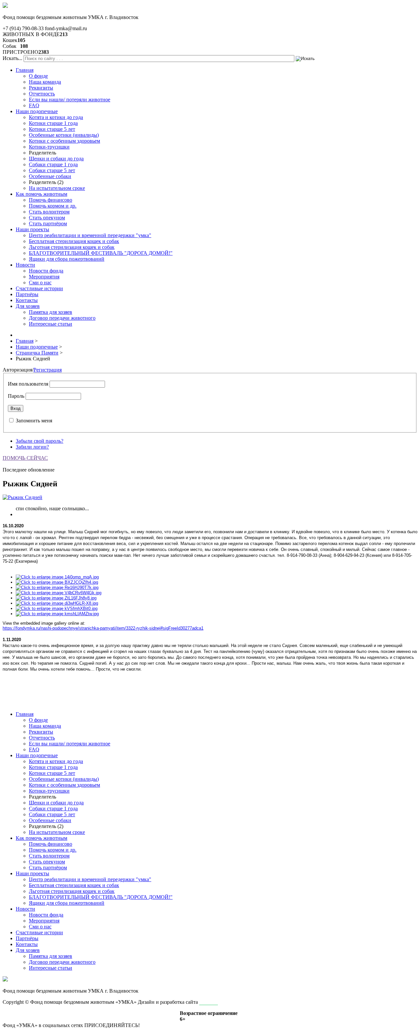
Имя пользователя (28, 384)
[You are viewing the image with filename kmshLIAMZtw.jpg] (57, 613)
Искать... (12, 58)
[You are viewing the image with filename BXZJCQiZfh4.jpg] (57, 582)
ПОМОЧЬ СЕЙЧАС (25, 458)
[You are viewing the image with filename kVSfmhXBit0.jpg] (56, 608)
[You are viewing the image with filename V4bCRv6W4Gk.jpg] (58, 592)
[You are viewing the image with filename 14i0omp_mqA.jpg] (57, 577)
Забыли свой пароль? (39, 441)
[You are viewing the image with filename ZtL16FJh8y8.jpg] (56, 598)
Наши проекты (32, 229)
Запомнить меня (34, 420)
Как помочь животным (41, 194)
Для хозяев (28, 306)
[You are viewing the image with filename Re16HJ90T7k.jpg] (57, 587)
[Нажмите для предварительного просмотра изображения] (22, 497)
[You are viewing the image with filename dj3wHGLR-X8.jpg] (57, 603)
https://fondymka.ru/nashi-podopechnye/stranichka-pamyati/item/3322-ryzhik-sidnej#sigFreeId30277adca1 (103, 628)
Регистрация (47, 370)
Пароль (16, 396)
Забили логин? (32, 447)
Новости (25, 265)
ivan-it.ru (208, 1002)
